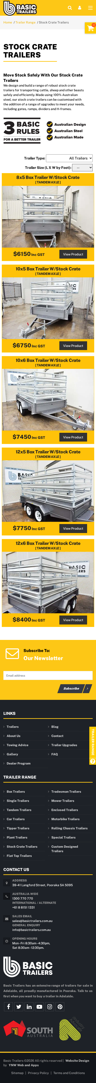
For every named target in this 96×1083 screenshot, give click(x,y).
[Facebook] (8, 1006)
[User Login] (80, 8)
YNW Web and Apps (24, 1065)
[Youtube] (39, 1006)
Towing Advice (17, 745)
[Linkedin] (29, 1006)
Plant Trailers (17, 837)
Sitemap (17, 1073)
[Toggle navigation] (90, 8)
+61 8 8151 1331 (23, 907)
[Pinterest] (59, 1006)
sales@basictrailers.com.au (32, 921)
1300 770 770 (22, 898)
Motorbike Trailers (65, 819)
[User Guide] (92, 761)
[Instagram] (49, 1006)
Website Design (77, 1060)
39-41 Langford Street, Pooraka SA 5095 (42, 885)
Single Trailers (18, 801)
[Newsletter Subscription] (12, 653)
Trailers (13, 726)
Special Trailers (63, 837)
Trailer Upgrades (64, 745)
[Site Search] (70, 8)
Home (7, 22)
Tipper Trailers (18, 828)
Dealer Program (19, 763)
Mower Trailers (62, 801)
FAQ (54, 754)
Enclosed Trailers (64, 810)
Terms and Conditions (69, 1073)
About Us (14, 736)
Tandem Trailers (19, 810)
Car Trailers (16, 819)
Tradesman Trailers (66, 791)
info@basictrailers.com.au (31, 930)
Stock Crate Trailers (22, 846)
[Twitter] (18, 1006)
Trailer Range (25, 22)
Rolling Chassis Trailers (69, 828)
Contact (57, 736)
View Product (73, 254)
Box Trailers (16, 791)
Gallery (12, 754)
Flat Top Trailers (19, 856)
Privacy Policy (38, 1073)
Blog (54, 726)
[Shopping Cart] (90, 28)
